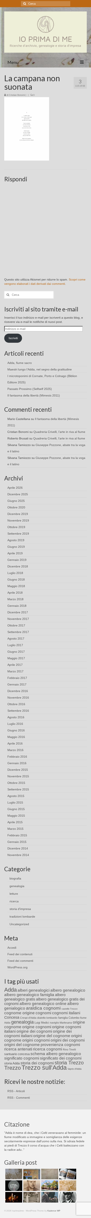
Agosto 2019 (15, 540)
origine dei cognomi (34, 1031)
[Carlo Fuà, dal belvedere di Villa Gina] (49, 1185)
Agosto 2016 (15, 717)
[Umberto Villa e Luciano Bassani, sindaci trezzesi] (49, 1197)
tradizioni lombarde (22, 916)
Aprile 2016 (15, 743)
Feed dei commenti (20, 960)
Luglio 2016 (15, 723)
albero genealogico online (42, 1003)
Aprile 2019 (15, 553)
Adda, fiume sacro (19, 363)
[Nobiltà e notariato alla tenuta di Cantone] (31, 1197)
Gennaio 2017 (16, 684)
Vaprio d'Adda (74, 1069)
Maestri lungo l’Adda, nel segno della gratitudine (39, 369)
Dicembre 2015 (17, 769)
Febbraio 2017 (17, 678)
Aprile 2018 (15, 592)
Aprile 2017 (15, 664)
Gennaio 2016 (16, 763)
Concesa (11, 1017)
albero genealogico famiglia (29, 994)
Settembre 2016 (18, 710)
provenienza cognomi (60, 1044)
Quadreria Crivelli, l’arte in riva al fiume (59, 432)
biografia (15, 878)
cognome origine (19, 1013)
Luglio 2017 (15, 645)
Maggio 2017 (16, 658)
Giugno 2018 (16, 579)
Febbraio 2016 (17, 756)
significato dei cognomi (60, 1058)
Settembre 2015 (18, 789)
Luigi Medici (41, 1022)
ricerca (14, 901)
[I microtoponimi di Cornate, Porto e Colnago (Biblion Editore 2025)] (49, 1174)
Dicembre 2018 (17, 566)
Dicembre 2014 (17, 848)
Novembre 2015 (18, 776)
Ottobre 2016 (16, 704)
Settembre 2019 (18, 533)
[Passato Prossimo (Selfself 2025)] (67, 1174)
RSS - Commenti (18, 1097)
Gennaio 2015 (16, 842)
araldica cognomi (43, 1008)
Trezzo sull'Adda (44, 1067)
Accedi (11, 947)
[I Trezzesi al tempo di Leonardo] (67, 1185)
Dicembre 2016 (17, 691)
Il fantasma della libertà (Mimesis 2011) (33, 395)
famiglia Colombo (68, 1017)
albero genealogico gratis (35, 997)
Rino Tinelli (69, 1049)
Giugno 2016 (16, 730)
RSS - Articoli (16, 1091)
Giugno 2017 (16, 651)
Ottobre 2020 (16, 507)
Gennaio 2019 (16, 560)
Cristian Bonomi (17, 95)
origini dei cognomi (68, 1040)
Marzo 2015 (15, 828)
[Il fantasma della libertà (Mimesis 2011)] (13, 1185)
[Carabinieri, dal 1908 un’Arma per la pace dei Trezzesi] (67, 1197)
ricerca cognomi (47, 1049)
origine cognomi (36, 1027)
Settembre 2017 (18, 632)
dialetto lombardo (47, 1018)
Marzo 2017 (15, 671)
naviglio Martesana (61, 1022)
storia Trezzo (69, 1062)
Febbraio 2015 (17, 835)
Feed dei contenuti (19, 954)
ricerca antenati (18, 1049)
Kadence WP (53, 1211)
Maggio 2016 (16, 737)
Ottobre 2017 (16, 625)
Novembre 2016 (18, 697)
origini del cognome (22, 1044)
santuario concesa (17, 1054)
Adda (10, 990)
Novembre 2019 (18, 520)
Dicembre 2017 (17, 612)
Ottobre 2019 (16, 527)
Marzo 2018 (15, 599)
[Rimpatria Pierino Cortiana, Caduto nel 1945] (31, 1185)
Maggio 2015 (16, 815)
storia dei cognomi (37, 1063)
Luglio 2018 (15, 573)
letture (14, 893)
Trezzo (12, 1068)
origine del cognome (51, 1036)
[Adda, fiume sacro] (13, 1174)
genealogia (17, 886)
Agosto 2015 (15, 796)
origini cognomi (36, 1040)
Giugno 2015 (16, 809)
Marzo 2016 (15, 750)
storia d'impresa (20, 909)
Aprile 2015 (15, 822)
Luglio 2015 (15, 802)
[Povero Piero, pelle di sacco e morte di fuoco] (13, 1197)
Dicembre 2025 (17, 494)
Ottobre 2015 (16, 782)
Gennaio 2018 (16, 605)
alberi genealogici (34, 990)
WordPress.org (17, 967)
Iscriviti (13, 338)
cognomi (43, 1013)
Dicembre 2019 (17, 514)
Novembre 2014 (18, 855)
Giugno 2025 (16, 500)
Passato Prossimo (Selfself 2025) (29, 389)
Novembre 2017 (18, 619)
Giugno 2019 (16, 546)
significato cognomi (21, 1058)
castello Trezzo (69, 1008)
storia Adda (12, 1063)
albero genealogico (67, 990)
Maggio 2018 (16, 586)
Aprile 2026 (15, 487)
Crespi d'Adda (28, 1017)
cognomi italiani (66, 1013)
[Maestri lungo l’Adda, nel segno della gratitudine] (31, 1174)
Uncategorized (19, 924)
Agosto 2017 (15, 638)
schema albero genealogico (55, 1053)
